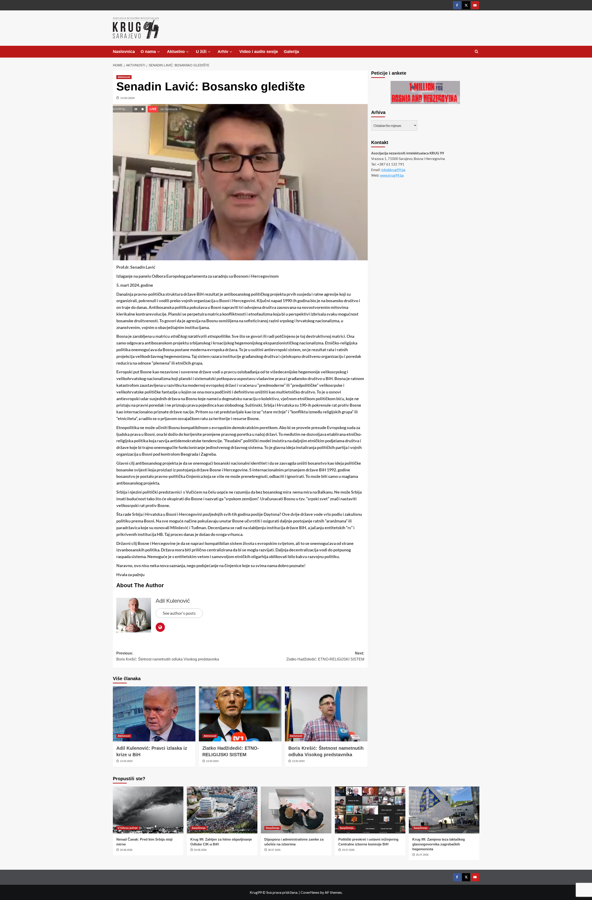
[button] (476, 52)
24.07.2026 (348, 849)
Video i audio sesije (258, 51)
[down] (158, 52)
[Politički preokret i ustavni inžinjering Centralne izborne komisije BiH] (370, 809)
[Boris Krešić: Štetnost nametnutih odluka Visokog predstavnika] (326, 713)
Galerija (291, 51)
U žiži (201, 51)
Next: (325, 656)
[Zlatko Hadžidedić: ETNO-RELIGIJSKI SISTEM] (240, 713)
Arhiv (223, 51)
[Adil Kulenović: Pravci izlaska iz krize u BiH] (154, 713)
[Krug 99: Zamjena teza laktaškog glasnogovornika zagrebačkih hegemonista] (444, 809)
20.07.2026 (422, 854)
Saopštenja (198, 827)
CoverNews (310, 892)
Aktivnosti (124, 77)
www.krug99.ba (392, 175)
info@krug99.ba (393, 170)
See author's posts (179, 613)
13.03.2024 (127, 98)
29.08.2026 (126, 849)
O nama (148, 51)
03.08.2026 (200, 849)
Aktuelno (176, 51)
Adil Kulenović (173, 601)
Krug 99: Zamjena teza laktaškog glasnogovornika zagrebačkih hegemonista (438, 844)
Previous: (167, 656)
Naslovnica (124, 51)
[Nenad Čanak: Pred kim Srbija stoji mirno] (148, 809)
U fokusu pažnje (128, 827)
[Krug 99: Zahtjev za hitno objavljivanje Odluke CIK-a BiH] (222, 809)
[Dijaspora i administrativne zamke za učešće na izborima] (296, 809)
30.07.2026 (274, 849)
